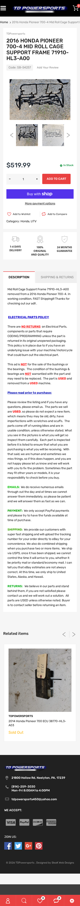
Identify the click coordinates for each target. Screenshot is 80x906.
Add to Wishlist (22, 214)
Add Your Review (47, 67)
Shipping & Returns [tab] (57, 277)
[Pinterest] (38, 845)
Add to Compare (57, 214)
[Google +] (28, 845)
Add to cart (56, 179)
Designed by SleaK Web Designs (55, 862)
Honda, (25, 221)
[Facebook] (8, 845)
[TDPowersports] (40, 8)
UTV (33, 221)
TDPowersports (15, 33)
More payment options (40, 203)
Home (4, 22)
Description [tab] (19, 277)
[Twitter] (18, 845)
